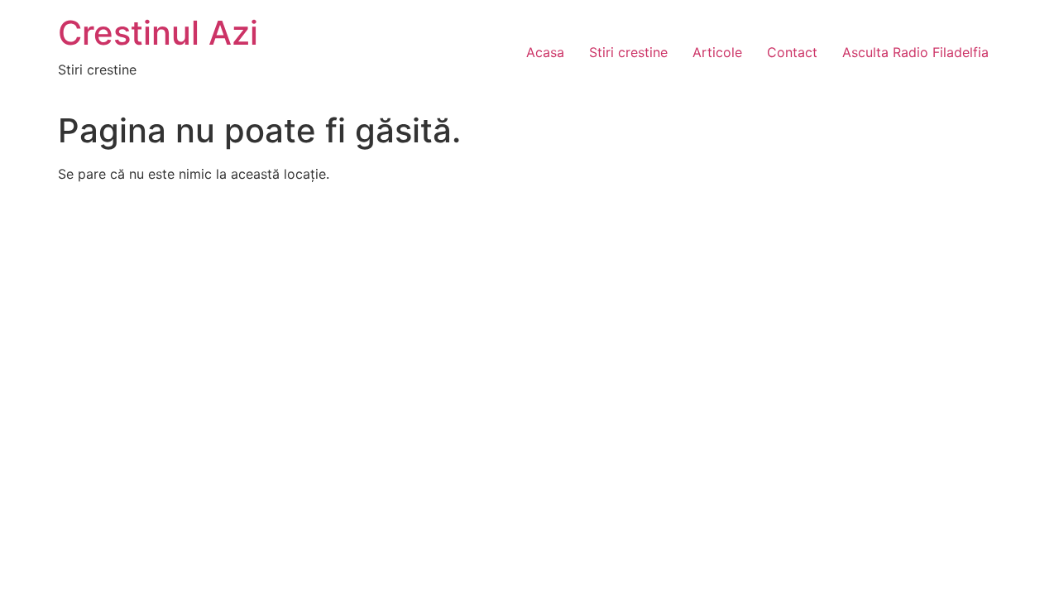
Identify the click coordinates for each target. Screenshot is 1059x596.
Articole (717, 52)
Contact (792, 52)
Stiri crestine (628, 52)
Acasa (545, 52)
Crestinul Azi (158, 32)
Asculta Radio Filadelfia (915, 52)
